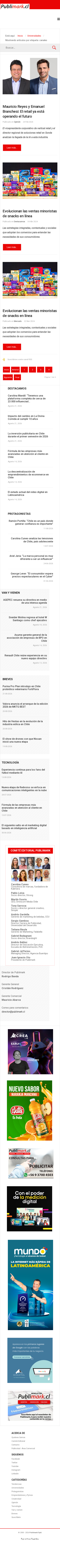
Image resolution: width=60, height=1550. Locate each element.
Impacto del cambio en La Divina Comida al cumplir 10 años (26, 417)
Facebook (16, 1459)
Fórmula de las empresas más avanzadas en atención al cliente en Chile (28, 454)
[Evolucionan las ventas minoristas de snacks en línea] (30, 180)
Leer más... (12, 147)
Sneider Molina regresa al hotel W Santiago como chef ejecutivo (28, 619)
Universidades (18, 1488)
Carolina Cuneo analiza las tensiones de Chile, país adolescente (32, 540)
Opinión (17, 122)
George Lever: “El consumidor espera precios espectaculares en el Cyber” (32, 575)
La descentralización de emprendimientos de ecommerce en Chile (28, 474)
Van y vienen (17, 1510)
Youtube (15, 1466)
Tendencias (17, 1484)
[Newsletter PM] (30, 1420)
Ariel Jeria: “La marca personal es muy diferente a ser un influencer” (31, 557)
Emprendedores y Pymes (22, 1495)
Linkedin (15, 1474)
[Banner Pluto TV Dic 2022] (29, 1230)
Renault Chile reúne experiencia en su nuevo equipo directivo (26, 657)
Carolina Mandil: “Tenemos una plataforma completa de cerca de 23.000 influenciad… (27, 398)
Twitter (14, 1463)
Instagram (16, 1470)
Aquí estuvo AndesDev (30, 1538)
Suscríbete (16, 1517)
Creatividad (16, 1499)
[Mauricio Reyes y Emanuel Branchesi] (30, 76)
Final (17, 377)
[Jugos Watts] (29, 1140)
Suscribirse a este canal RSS (20, 359)
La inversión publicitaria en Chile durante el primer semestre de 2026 (28, 435)
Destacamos (19, 222)
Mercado (18, 321)
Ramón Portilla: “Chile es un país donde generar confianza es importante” (31, 522)
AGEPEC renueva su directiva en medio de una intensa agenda (25, 601)
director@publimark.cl (13, 1011)
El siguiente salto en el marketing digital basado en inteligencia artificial (24, 827)
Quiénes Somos (18, 1437)
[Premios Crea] (30, 1073)
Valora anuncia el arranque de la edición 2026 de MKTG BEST (25, 705)
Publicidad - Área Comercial (23, 1448)
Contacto (15, 1445)
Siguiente (8, 377)
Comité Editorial (18, 1441)
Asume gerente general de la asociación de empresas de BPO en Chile (27, 637)
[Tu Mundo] (30, 1329)
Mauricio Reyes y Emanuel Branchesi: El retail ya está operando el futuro (23, 111)
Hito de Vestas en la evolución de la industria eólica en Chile (23, 723)
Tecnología (16, 1506)
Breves (15, 1514)
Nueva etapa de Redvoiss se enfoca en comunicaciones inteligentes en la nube (24, 789)
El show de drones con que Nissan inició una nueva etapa (22, 740)
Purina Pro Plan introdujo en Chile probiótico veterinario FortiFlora (21, 688)
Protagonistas (18, 1491)
